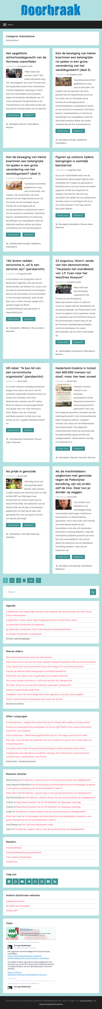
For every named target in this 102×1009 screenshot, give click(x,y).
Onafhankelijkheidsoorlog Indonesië (23, 852)
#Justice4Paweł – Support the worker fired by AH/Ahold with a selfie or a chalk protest (48, 722)
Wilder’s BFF (12, 910)
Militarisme (26, 328)
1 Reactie (28, 430)
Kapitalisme (82, 140)
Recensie (83, 457)
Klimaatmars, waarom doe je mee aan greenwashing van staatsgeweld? (56, 780)
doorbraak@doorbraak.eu (51, 1004)
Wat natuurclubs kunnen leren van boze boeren (29, 657)
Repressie (59, 227)
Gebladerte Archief (15, 901)
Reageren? (29, 115)
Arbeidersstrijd (15, 243)
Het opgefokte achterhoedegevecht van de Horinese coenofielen (26, 57)
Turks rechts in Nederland (18, 857)
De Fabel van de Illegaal (17, 906)
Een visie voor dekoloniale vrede (37, 824)
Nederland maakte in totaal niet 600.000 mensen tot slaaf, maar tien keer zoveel (75, 372)
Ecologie (72, 140)
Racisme (9, 127)
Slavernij (91, 457)
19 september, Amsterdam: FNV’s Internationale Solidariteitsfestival (38, 629)
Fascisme (23, 124)
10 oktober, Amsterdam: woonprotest (24, 634)
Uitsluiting (10, 537)
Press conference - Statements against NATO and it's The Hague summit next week (46, 735)
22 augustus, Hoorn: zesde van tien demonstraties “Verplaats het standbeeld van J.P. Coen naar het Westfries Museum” (74, 269)
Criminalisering (15, 439)
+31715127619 (85, 1001)
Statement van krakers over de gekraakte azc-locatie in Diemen (37, 676)
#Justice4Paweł (14, 847)
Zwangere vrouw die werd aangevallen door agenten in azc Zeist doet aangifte (44, 694)
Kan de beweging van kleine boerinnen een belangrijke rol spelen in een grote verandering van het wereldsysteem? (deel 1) (26, 165)
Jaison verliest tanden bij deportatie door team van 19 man (34, 699)
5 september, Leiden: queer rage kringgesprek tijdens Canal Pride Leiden (41, 620)
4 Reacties (28, 235)
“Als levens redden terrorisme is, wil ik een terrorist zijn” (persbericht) (25, 265)
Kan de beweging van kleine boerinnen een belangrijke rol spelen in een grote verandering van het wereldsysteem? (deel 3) (75, 61)
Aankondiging (65, 351)
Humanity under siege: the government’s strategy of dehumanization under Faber (45, 748)
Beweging (13, 124)
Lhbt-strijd (25, 534)
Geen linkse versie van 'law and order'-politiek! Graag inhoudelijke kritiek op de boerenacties (51, 662)
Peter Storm (12, 793)
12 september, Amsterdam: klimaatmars (25, 624)
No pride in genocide (21, 471)
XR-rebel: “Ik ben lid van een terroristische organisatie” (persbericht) (24, 372)
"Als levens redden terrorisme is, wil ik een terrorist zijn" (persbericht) (39, 680)
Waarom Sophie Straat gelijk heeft (22, 690)
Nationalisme (89, 351)
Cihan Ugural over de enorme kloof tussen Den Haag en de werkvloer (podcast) (44, 666)
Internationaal (74, 566)
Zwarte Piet (11, 862)
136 (30, 580)
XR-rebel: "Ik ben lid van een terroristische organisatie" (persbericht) (38, 685)
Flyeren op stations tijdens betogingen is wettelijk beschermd (74, 161)
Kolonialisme (33, 124)
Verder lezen (13, 115)
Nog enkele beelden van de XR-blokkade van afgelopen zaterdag (48, 802)
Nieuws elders (86, 224)
